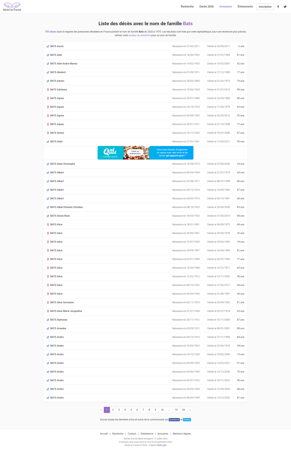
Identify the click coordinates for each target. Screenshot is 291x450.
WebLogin (162, 445)
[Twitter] (285, 7)
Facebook (174, 419)
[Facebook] (278, 7)
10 (162, 409)
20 (183, 409)
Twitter (187, 419)
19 (176, 409)
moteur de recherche (140, 35)
